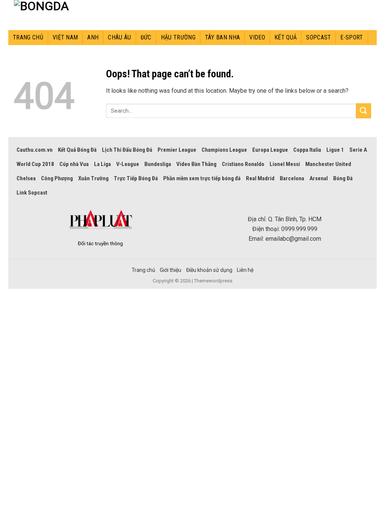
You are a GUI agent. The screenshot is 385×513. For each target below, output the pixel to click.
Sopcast (318, 37)
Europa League (270, 149)
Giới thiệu (170, 270)
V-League (127, 164)
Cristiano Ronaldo (243, 164)
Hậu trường (178, 37)
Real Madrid (260, 178)
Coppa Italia (307, 149)
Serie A (358, 149)
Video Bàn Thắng (196, 164)
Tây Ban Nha (222, 37)
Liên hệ (245, 270)
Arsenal (318, 178)
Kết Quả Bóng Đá (77, 149)
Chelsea (26, 178)
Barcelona (292, 178)
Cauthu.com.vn (35, 149)
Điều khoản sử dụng (209, 270)
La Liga (102, 164)
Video (257, 37)
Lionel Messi (285, 164)
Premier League (177, 149)
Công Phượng (57, 178)
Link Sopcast (32, 192)
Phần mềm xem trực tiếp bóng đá (202, 178)
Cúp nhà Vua (74, 164)
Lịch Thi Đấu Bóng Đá (127, 149)
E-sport (351, 37)
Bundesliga (157, 164)
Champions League (224, 149)
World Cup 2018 (35, 164)
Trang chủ (28, 37)
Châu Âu (119, 37)
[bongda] (48, 15)
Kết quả (285, 37)
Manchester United (328, 164)
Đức (146, 37)
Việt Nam (65, 37)
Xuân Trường (93, 178)
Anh (93, 37)
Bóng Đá (343, 178)
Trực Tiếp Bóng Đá (136, 178)
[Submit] (363, 110)
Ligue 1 (335, 149)
